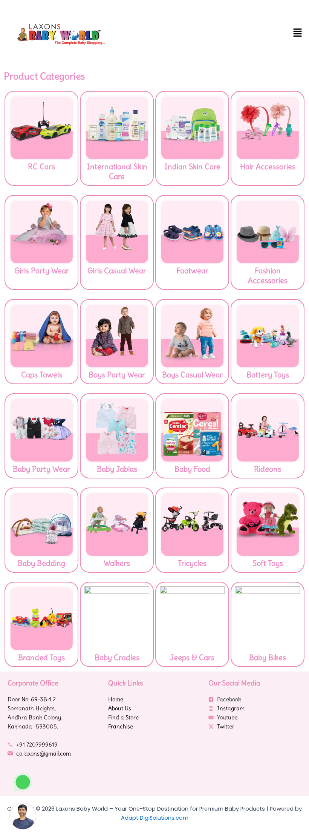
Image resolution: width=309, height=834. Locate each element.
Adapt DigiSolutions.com (154, 818)
